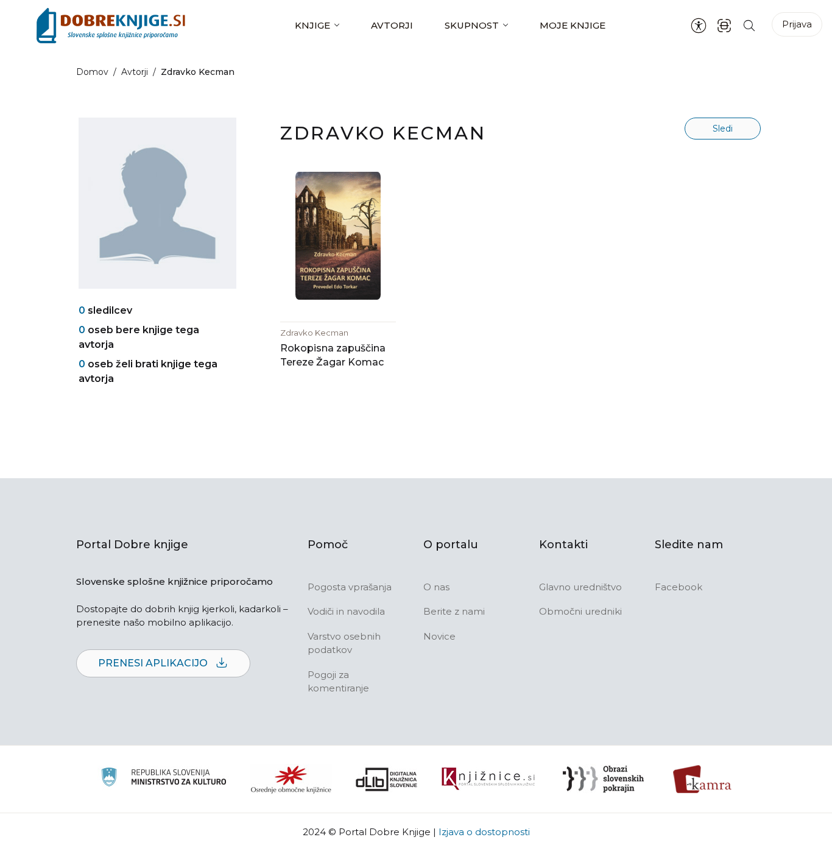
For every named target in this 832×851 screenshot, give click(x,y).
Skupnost (472, 25)
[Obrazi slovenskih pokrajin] (603, 779)
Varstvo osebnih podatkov (344, 643)
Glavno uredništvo (580, 587)
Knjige (312, 25)
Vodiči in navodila (346, 611)
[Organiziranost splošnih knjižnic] (291, 779)
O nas (436, 587)
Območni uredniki (580, 611)
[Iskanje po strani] (749, 25)
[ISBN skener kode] (724, 25)
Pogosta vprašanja (350, 587)
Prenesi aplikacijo (154, 663)
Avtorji (392, 25)
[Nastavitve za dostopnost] (698, 25)
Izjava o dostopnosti (484, 832)
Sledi (723, 128)
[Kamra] (703, 779)
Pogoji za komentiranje (338, 681)
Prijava (797, 24)
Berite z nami (454, 611)
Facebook (678, 587)
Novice (439, 636)
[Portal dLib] (386, 779)
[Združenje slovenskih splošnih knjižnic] (488, 779)
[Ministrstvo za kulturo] (163, 779)
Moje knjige (572, 25)
